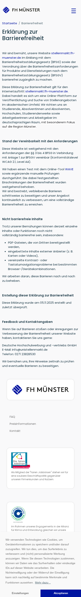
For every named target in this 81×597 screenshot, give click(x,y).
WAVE (69, 169)
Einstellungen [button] (20, 593)
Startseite (9, 23)
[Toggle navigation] (73, 11)
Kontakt (15, 431)
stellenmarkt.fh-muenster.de (46, 91)
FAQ (12, 417)
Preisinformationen (23, 424)
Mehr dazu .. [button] (43, 582)
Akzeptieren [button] (61, 593)
